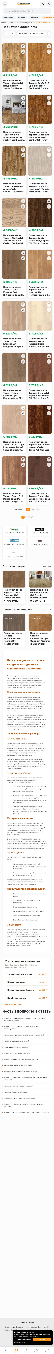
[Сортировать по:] (6, 33)
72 (38, 509)
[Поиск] (6, 11)
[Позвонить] (42, 4)
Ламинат (22, 17)
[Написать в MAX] (49, 4)
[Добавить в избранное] (23, 46)
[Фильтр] (12, 33)
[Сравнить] (23, 51)
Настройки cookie (20, 1342)
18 (28, 509)
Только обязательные (23, 1339)
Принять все (42, 1339)
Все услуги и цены (13, 1004)
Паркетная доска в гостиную (31, 33)
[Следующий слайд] (49, 566)
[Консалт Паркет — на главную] (23, 3)
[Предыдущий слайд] (44, 566)
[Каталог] (5, 4)
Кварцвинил (9, 17)
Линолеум (34, 17)
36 (33, 509)
